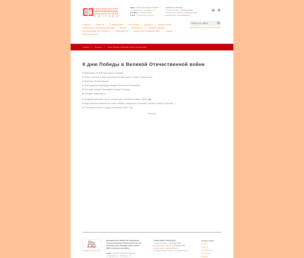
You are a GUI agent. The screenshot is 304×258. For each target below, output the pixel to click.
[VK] (213, 10)
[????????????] (101, 12)
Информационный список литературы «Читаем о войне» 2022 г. (117, 99)
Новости (204, 247)
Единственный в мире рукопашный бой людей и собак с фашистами (118, 77)
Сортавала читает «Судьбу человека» (103, 108)
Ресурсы (98, 47)
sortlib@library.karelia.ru (145, 15)
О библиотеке (206, 250)
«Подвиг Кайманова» (95, 94)
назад (153, 114)
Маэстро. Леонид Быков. (97, 81)
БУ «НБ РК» (95, 251)
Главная (86, 47)
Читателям (205, 253)
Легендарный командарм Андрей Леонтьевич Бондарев (112, 85)
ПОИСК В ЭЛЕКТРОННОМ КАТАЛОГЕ (206, 27)
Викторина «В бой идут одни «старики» (104, 73)
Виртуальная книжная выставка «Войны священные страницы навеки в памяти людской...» (130, 103)
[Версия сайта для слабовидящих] (219, 10)
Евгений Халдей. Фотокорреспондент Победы (107, 90)
